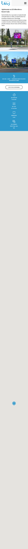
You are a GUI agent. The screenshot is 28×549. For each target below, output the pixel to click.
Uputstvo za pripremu (14, 87)
